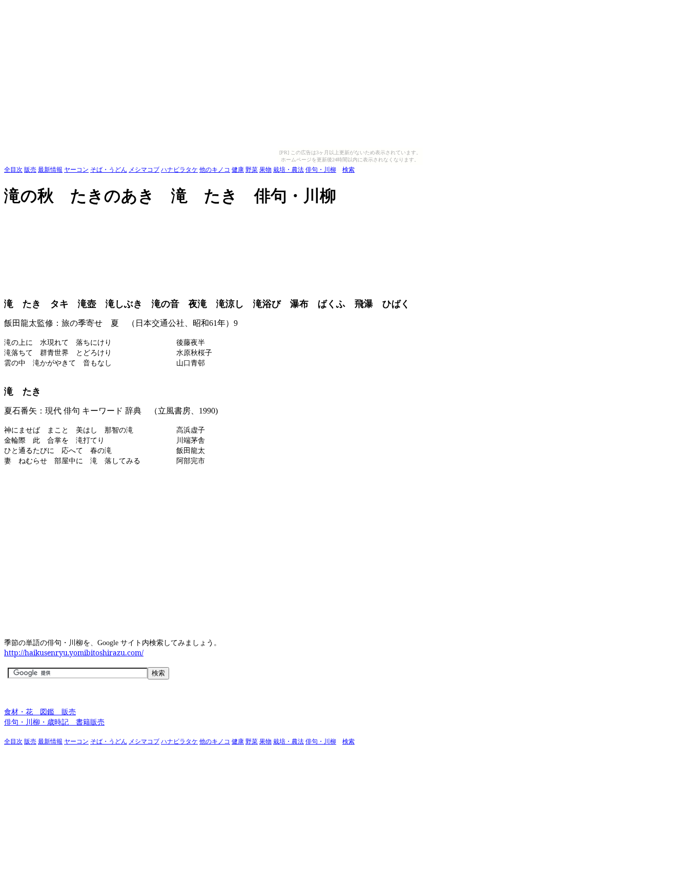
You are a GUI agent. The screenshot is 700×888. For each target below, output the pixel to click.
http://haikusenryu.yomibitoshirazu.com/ (73, 652)
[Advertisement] (190, 222)
